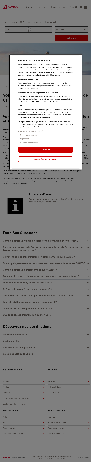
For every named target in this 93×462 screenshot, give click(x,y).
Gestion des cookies (28, 135)
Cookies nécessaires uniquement (45, 159)
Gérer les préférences (29, 142)
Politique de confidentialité (31, 131)
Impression (24, 139)
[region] (45, 112)
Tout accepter (45, 149)
